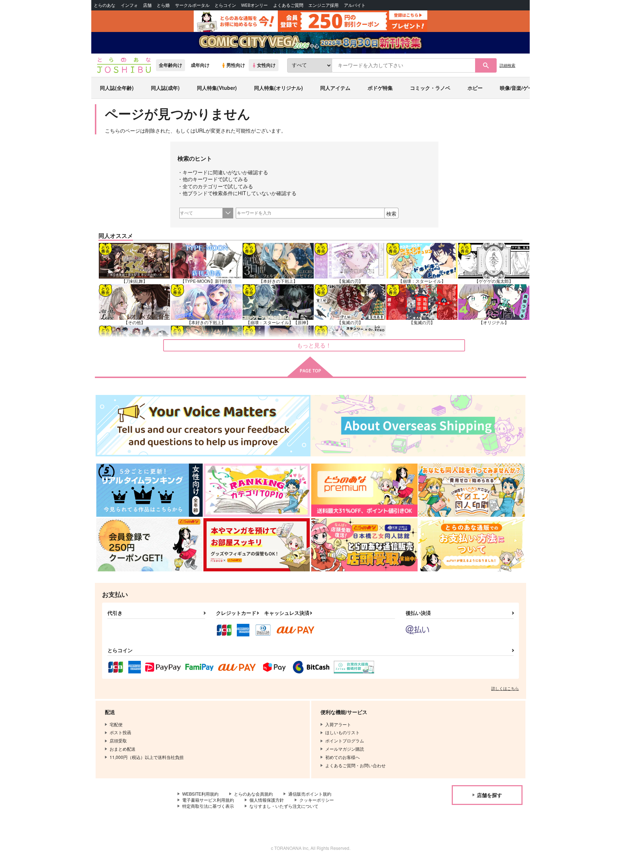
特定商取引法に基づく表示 (208, 806)
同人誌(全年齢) (117, 87)
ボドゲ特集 (380, 87)
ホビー (475, 87)
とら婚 (163, 5)
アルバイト (354, 5)
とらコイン (225, 5)
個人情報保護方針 (266, 800)
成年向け (200, 65)
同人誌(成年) (165, 87)
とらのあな (104, 5)
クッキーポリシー (316, 800)
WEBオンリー (254, 5)
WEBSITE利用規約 (200, 794)
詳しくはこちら (505, 688)
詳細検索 (507, 65)
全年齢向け (170, 65)
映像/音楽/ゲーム (519, 87)
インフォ (129, 5)
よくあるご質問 (288, 5)
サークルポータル (192, 5)
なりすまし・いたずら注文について (283, 806)
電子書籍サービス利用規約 (208, 800)
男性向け (235, 65)
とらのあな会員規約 (253, 794)
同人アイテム (335, 87)
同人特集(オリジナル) (278, 87)
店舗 (147, 5)
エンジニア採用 (323, 5)
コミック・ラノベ (430, 87)
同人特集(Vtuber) (217, 87)
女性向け (266, 65)
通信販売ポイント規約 (309, 794)
